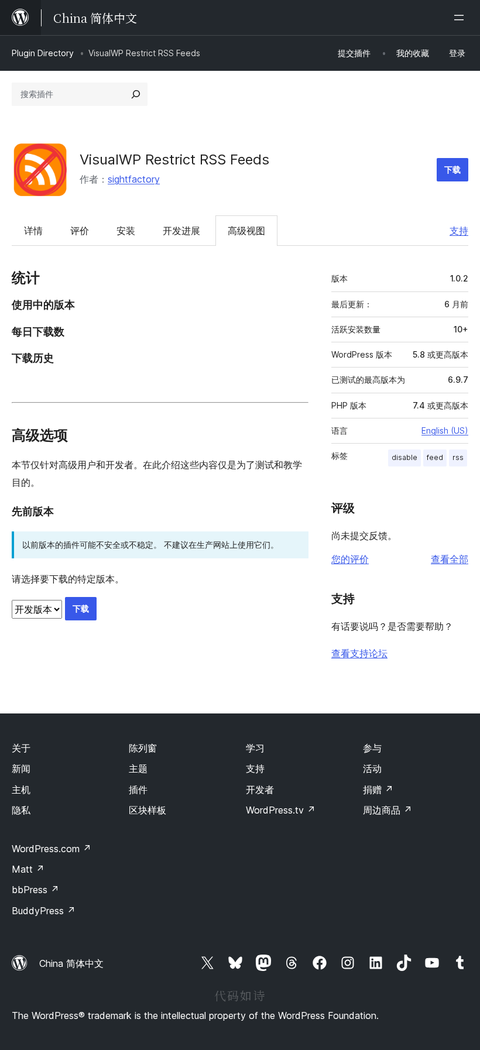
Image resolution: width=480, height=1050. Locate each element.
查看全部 (449, 559)
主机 (21, 789)
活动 (372, 768)
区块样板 (147, 810)
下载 (452, 169)
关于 (21, 748)
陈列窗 (143, 748)
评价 (79, 230)
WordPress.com (51, 849)
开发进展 (181, 230)
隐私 (21, 810)
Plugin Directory (43, 53)
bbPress (35, 889)
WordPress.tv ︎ (281, 810)
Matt (28, 869)
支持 (459, 230)
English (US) (444, 430)
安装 (125, 230)
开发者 (260, 789)
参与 (372, 748)
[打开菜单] (461, 17)
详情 (33, 230)
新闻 (21, 768)
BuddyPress (44, 911)
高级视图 (246, 230)
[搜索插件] (136, 94)
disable (404, 457)
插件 (138, 789)
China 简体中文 (71, 963)
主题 (138, 768)
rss (458, 457)
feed (435, 457)
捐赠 (378, 789)
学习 (255, 748)
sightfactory (134, 179)
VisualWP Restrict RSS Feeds (174, 159)
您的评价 (350, 559)
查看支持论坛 (359, 653)
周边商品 (387, 810)
